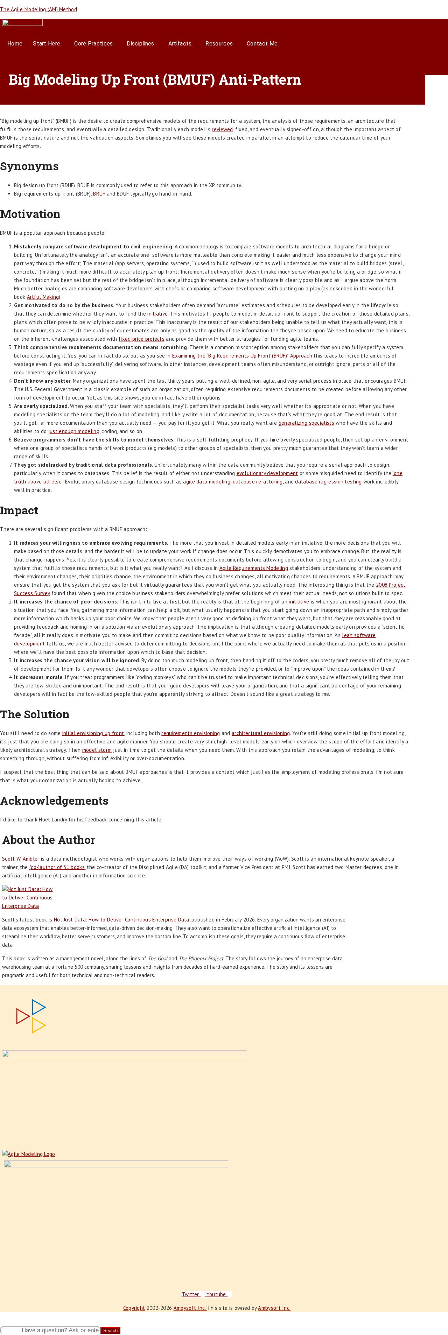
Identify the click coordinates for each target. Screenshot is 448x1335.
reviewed (222, 129)
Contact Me (262, 43)
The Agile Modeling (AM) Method (38, 9)
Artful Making (43, 297)
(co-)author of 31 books (57, 867)
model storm (97, 750)
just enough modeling (73, 431)
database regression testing (328, 481)
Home (14, 43)
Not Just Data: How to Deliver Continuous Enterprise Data (121, 919)
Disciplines (140, 43)
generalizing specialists (306, 422)
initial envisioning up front (93, 733)
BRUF (99, 193)
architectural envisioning (261, 733)
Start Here (46, 43)
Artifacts (180, 43)
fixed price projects (141, 338)
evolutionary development (267, 473)
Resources (219, 43)
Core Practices (93, 43)
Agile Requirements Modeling (253, 568)
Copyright (134, 1308)
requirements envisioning (190, 733)
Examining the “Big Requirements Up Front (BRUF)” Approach (242, 355)
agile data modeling (206, 481)
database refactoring (258, 481)
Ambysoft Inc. (190, 1308)
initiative (157, 313)
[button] (48, 44)
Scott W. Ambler (21, 858)
